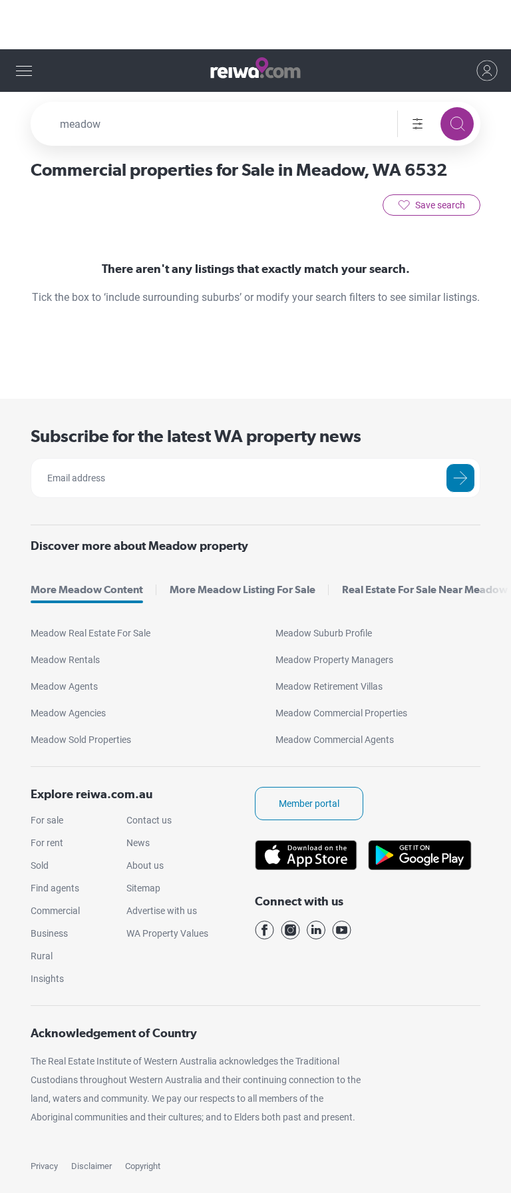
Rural (42, 956)
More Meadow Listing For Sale (242, 589)
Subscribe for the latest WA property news (196, 435)
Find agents (55, 888)
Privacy (44, 1166)
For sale (47, 820)
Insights (47, 978)
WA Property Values (167, 933)
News (138, 842)
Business (49, 933)
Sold (40, 865)
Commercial (55, 910)
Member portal (309, 803)
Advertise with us (161, 910)
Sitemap (143, 888)
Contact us (149, 820)
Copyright (142, 1166)
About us (145, 865)
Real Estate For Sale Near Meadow (425, 589)
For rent (47, 842)
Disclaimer (91, 1166)
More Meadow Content (87, 589)
